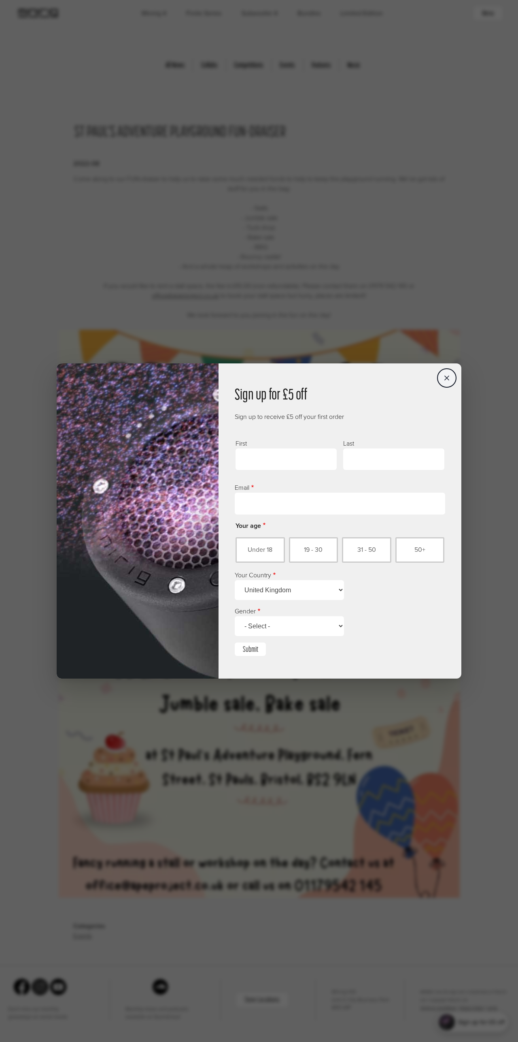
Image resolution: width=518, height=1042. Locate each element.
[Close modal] (447, 378)
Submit (250, 649)
